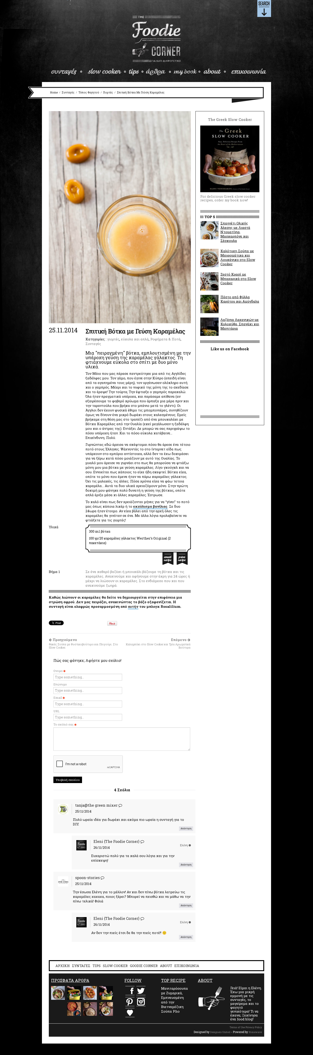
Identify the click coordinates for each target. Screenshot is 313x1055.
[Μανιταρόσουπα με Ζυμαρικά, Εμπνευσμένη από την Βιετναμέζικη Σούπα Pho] (58, 993)
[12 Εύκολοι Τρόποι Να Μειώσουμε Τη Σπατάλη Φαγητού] (74, 993)
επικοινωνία (248, 71)
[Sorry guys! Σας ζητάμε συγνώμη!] (58, 1009)
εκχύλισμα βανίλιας (150, 506)
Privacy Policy (254, 1027)
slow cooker (107, 71)
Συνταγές (68, 92)
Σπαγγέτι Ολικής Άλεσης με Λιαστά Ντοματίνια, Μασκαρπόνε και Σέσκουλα (235, 232)
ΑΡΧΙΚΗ (62, 965)
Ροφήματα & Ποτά (165, 339)
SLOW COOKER (115, 965)
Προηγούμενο (83, 643)
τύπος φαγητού (88, 92)
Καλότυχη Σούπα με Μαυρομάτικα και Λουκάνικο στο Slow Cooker (237, 257)
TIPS (97, 965)
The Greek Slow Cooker (186, 71)
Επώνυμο (60, 684)
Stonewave (255, 1032)
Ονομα (58, 671)
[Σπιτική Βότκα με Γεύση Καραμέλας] (120, 216)
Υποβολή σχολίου (68, 780)
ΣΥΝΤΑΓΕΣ (81, 965)
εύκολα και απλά (135, 339)
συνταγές (67, 71)
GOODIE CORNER (144, 965)
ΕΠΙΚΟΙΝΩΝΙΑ (186, 965)
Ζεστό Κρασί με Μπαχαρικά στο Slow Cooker (238, 278)
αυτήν (133, 606)
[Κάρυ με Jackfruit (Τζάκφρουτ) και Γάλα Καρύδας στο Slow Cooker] (106, 1009)
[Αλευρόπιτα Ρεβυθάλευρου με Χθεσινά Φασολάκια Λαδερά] (74, 1009)
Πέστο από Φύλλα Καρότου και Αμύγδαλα (239, 299)
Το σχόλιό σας (63, 724)
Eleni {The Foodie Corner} (116, 841)
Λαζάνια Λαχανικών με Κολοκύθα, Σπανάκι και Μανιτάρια (239, 324)
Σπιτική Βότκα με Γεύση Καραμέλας (135, 331)
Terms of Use (237, 1027)
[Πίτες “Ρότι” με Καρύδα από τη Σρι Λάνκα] (90, 1009)
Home (54, 92)
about (215, 71)
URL (56, 711)
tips (136, 71)
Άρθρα (158, 71)
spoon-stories (87, 877)
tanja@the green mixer (96, 805)
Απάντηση (186, 828)
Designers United (220, 1032)
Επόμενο (158, 643)
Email (58, 698)
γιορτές (108, 92)
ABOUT (166, 965)
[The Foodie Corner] (157, 38)
